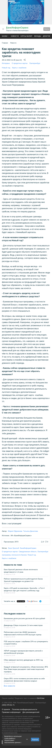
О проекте (6, 709)
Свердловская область (28, 551)
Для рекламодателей (30, 712)
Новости (15, 36)
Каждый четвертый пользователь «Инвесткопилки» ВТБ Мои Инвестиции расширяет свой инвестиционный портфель (26, 669)
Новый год (6, 68)
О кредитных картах (20, 63)
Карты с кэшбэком (19, 68)
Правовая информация (11, 712)
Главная (5, 43)
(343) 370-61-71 (8, 705)
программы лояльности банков (14, 555)
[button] (3, 29)
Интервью (6, 63)
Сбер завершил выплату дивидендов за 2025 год (23, 660)
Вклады (37, 36)
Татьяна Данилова (30, 531)
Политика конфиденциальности (24, 709)
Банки (4, 36)
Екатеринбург (35, 63)
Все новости (9, 686)
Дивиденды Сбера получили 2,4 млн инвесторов (23, 625)
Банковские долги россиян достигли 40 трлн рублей (24, 618)
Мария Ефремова (15, 531)
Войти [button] (46, 29)
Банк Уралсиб (13, 548)
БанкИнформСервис (28, 548)
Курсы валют (26, 36)
